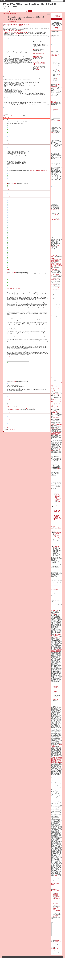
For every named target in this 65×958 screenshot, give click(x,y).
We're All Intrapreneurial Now (55, 531)
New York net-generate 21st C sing (27, 408)
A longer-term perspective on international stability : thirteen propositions (56, 370)
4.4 (55, 214)
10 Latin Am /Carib (56, 699)
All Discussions (6, 13)
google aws (58, 84)
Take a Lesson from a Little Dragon (13, 288)
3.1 (51, 219)
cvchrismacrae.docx (56, 79)
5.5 (57, 209)
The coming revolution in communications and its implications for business (56, 366)
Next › (13, 429)
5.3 (54, 209)
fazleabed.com (55, 879)
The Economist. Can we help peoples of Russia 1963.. (57, 505)
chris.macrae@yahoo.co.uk (11, 105)
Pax (59, 74)
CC (14, 408)
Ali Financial (55, 889)
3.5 (57, 219)
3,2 (52, 219)
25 (51, 388)
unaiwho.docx (53, 102)
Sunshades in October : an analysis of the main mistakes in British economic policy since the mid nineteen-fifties (56, 265)
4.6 (58, 214)
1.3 (51, 230)
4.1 (51, 214)
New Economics (53, 746)
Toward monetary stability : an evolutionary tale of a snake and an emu (56, 340)
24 (56, 385)
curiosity (54, 614)
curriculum (37, 69)
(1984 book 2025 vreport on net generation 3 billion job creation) (57, 537)
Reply (8, 143)
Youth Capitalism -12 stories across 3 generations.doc (13, 115)
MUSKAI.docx (53, 101)
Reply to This (6, 117)
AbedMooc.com (55, 635)
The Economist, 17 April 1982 (38, 54)
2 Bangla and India (56, 687)
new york (52, 694)
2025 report (53, 487)
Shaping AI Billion (54, 55)
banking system (57, 942)
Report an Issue (53, 956)
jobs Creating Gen (55, 920)
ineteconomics (11, 409)
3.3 (54, 219)
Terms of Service (60, 956)
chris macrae (14, 19)
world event (55, 637)
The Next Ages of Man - (37, 59)
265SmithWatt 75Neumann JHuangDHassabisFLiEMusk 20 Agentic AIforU (29, 5)
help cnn (9, 406)
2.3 (61, 223)
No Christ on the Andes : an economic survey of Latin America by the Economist (56, 327)
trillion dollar (37, 67)
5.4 (55, 209)
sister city (57, 951)
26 (55, 394)
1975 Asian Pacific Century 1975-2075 (58, 499)
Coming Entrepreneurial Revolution (56, 528)
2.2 (59, 223)
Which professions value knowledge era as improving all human (15, 32)
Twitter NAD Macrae (20, 25)
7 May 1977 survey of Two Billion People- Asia (57, 496)
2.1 (57, 223)
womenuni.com (56, 880)
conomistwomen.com (54, 589)
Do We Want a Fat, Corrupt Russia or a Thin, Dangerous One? (56, 307)
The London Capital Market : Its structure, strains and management (56, 361)
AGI (57, 83)
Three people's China (55, 394)
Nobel (18, 408)
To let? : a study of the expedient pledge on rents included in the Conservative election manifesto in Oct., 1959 (56, 336)
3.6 (59, 219)
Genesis (57, 70)
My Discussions (13, 13)
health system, (57, 940)
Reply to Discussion (7, 427)
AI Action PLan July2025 (55, 54)
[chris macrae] (5, 19)
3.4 (55, 219)
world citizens (17, 33)
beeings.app (54, 953)
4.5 (57, 214)
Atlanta (10, 408)
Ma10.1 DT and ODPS (55, 890)
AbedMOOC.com (56, 757)
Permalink (7, 121)
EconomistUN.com (56, 759)
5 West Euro (55, 691)
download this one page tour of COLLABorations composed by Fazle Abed (56, 650)
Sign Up (45, 0)
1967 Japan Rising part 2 (56, 493)
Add (49, 13)
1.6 (56, 230)
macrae (54, 484)
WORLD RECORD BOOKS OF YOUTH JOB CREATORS (13, 30)
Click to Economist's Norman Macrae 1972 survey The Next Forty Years (16, 24)
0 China (54, 684)
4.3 (54, 214)
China (59, 501)
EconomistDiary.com (54, 109)
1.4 (53, 230)
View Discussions (12, 21)
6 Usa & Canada (56, 692)
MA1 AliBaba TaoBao (54, 888)
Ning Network (58, 16)
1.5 (55, 230)
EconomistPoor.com (57, 758)
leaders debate (57, 896)
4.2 (53, 214)
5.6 (58, 209)
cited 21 (52, 258)
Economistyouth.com (55, 761)
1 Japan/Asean (55, 686)
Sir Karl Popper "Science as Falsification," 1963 (38, 170)
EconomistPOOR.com (54, 610)
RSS (4, 431)
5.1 (51, 209)
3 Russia (54, 688)
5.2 (53, 209)
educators (18, 409)
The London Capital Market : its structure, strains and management (56, 260)
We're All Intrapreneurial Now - (38, 53)
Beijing (56, 875)
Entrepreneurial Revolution (56, 297)
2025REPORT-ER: (54, 86)
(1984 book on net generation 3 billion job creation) (57, 904)
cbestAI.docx (53, 132)
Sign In (49, 0)
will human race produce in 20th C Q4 (57, 533)
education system (58, 941)
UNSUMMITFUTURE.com (55, 120)
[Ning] (2, 1)
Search (63, 0)
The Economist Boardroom (55, 916)
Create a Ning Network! (10, 0)
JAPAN (58, 468)
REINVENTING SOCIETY (56, 412)
